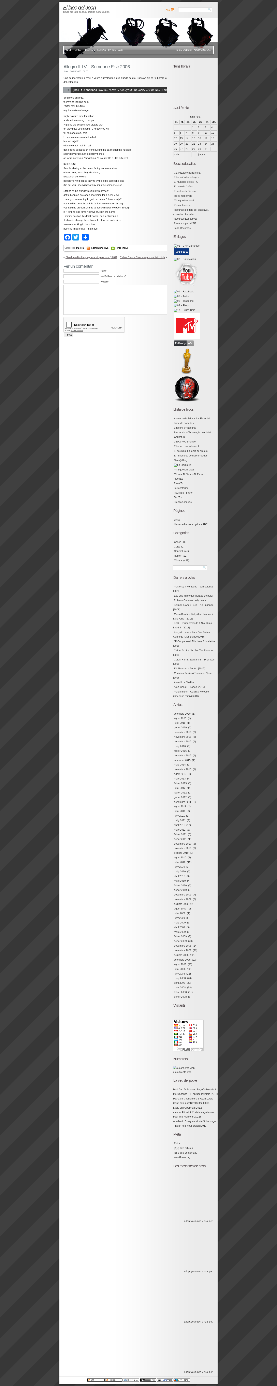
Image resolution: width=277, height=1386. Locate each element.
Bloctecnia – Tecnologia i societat (192, 432)
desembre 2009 (182, 894)
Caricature (180, 437)
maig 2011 (180, 820)
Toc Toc (178, 497)
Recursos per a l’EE (185, 223)
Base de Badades (184, 423)
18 (212, 138)
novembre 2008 (182, 950)
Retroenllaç (122, 248)
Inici (68, 50)
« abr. (177, 154)
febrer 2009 (180, 936)
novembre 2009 (182, 899)
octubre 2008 (181, 955)
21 (187, 143)
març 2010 (180, 880)
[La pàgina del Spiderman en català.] (187, 401)
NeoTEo (178, 478)
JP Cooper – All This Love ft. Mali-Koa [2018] (194, 643)
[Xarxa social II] (182, 296)
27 (181, 149)
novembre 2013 (182, 769)
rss (168, 9)
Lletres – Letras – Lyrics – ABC (104, 50)
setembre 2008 (182, 959)
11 (212, 132)
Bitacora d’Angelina (185, 427)
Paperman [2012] (192, 1107)
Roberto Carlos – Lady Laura (190, 600)
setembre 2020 (182, 713)
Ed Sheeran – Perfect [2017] (189, 668)
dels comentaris (185, 1152)
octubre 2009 (181, 904)
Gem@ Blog (180, 460)
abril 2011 (179, 825)
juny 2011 (179, 815)
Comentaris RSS (100, 248)
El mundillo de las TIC (186, 181)
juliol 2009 (180, 913)
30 (199, 149)
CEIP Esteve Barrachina (187, 172)
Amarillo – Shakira (184, 682)
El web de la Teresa (185, 191)
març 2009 (180, 932)
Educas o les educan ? (186, 446)
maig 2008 (180, 978)
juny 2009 (179, 918)
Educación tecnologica (186, 177)
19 (175, 143)
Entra (177, 1143)
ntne (175, 1112)
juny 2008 (179, 973)
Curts (177, 546)
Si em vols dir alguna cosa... (193, 50)
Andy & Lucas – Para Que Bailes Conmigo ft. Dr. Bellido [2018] (191, 634)
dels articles (183, 1148)
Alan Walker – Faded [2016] (189, 687)
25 (212, 143)
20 (181, 143)
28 (187, 149)
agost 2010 (180, 857)
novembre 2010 (182, 848)
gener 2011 (180, 839)
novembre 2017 (182, 741)
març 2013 (180, 778)
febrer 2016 (180, 750)
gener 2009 (180, 941)
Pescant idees (182, 205)
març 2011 (180, 829)
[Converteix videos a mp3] (184, 345)
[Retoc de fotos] (184, 301)
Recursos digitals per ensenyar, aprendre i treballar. (191, 212)
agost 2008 (180, 964)
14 (187, 138)
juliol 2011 (179, 811)
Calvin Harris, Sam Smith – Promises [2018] (194, 662)
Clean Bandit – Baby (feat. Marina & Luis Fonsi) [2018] (193, 616)
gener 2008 (180, 996)
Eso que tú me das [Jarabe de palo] (193, 595)
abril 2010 (179, 876)
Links (78, 50)
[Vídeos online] (185, 259)
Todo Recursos (182, 228)
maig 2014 (180, 764)
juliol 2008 (180, 969)
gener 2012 (180, 797)
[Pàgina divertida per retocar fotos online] (181, 305)
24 (206, 143)
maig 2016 (180, 746)
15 (193, 138)
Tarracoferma (181, 488)
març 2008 (180, 987)
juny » (201, 154)
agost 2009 (180, 908)
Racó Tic (179, 483)
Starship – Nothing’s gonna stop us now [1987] (91, 257)
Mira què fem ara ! (184, 200)
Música (80, 248)
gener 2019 (180, 727)
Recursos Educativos (185, 218)
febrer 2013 (180, 783)
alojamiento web (182, 1072)
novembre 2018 (182, 736)
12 (175, 138)
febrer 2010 (180, 885)
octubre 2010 (181, 852)
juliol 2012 (180, 788)
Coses (177, 542)
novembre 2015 (182, 755)
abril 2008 (179, 982)
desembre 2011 (182, 802)
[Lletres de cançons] (184, 310)
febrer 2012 (180, 792)
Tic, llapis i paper (183, 492)
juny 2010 (179, 866)
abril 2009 (179, 927)
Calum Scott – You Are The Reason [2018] (193, 652)
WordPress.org (182, 1157)
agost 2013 (180, 774)
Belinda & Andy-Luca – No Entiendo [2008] (193, 607)
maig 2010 (180, 871)
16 (199, 138)
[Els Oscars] (187, 373)
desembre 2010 (182, 843)
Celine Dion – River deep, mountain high (142, 257)
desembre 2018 (182, 732)
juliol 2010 (180, 862)
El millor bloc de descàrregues (190, 455)
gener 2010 (180, 890)
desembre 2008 (182, 945)
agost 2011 (180, 806)
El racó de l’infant (183, 186)
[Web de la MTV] (187, 338)
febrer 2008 (180, 992)
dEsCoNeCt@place (185, 441)
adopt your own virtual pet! (198, 1221)
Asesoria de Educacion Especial (192, 418)
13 (181, 138)
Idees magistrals (183, 195)
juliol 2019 (180, 722)
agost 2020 (180, 718)
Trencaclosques (183, 502)
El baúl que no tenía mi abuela (191, 451)
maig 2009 (180, 922)
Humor (177, 555)
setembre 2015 (182, 760)
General (178, 551)
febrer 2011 (180, 834)
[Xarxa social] (183, 291)
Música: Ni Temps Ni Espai (188, 474)
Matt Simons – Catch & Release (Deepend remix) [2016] (191, 694)
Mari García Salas (183, 1089)
